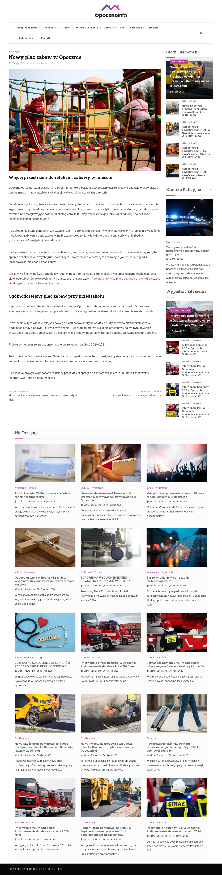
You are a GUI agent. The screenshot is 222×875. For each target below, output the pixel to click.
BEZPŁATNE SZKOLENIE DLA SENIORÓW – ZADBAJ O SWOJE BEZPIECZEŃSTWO (44, 664)
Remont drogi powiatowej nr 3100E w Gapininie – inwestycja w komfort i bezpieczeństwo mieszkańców (106, 831)
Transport (49, 27)
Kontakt (45, 38)
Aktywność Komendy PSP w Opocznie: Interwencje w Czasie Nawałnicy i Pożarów (195, 349)
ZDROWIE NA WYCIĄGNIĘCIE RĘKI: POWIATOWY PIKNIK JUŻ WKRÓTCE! (105, 579)
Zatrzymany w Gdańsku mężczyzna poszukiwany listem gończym (188, 251)
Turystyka (136, 27)
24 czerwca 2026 (193, 375)
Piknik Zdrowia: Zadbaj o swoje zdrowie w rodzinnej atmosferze (42, 495)
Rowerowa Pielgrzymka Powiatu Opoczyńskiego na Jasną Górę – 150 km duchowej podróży (174, 747)
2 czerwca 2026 (192, 157)
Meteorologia (153, 572)
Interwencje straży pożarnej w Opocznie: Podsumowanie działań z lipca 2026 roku (190, 320)
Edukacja (85, 488)
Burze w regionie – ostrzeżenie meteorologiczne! (168, 579)
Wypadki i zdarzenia (180, 310)
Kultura (150, 488)
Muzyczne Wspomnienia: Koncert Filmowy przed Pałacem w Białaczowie (176, 495)
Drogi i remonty (178, 62)
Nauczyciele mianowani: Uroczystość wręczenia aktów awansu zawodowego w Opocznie (108, 497)
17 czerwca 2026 (193, 396)
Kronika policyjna (174, 242)
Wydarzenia (20, 488)
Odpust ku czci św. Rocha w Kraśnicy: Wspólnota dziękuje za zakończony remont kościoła (44, 581)
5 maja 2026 (191, 178)
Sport (123, 27)
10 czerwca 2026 (193, 417)
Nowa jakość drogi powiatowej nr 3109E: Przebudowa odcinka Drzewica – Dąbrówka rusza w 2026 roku (189, 76)
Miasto (65, 27)
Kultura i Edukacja (87, 27)
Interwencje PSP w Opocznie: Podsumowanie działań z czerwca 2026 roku (196, 370)
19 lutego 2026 (176, 259)
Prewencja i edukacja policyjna (29, 657)
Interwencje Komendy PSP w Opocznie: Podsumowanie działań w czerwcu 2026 (196, 391)
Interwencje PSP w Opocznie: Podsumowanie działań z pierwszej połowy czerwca (196, 414)
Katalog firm (26, 38)
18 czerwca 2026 (193, 136)
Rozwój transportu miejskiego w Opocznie (137, 395)
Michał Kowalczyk (38, 63)
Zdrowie (109, 27)
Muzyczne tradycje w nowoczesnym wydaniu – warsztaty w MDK (43, 397)
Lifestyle (153, 27)
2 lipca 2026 (190, 115)
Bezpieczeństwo (27, 27)
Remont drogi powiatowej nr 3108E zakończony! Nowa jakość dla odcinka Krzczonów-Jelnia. (194, 175)
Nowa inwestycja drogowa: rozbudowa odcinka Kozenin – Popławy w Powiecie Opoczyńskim (195, 112)
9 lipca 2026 (190, 354)
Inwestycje (14, 51)
